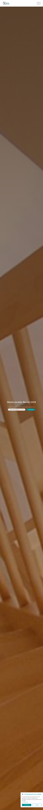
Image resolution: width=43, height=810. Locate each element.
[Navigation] (38, 3)
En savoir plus (25, 802)
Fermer (37, 805)
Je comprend (26, 805)
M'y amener (30, 409)
